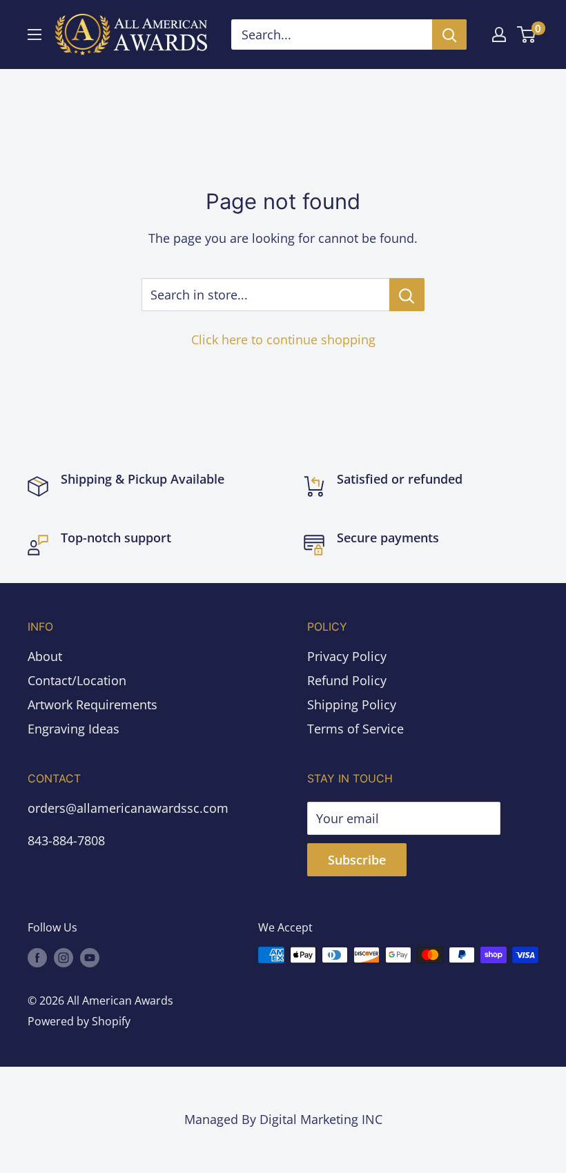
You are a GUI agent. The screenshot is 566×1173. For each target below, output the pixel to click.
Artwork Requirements (92, 704)
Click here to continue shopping (283, 339)
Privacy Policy (347, 656)
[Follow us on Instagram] (63, 957)
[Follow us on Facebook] (37, 957)
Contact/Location (77, 680)
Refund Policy (347, 680)
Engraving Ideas (73, 728)
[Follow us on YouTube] (89, 957)
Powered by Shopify (79, 1021)
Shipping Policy (351, 704)
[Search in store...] (406, 294)
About (45, 656)
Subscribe (357, 859)
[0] (527, 34)
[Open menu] (34, 34)
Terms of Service (355, 728)
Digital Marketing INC (321, 1119)
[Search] (449, 34)
